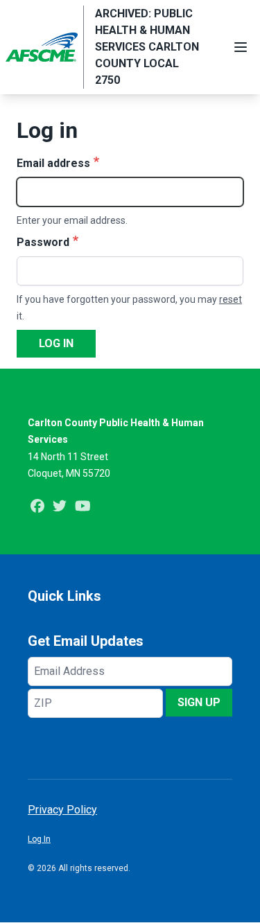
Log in (56, 343)
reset (230, 299)
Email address (53, 163)
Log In (39, 839)
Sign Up (198, 702)
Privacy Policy (62, 809)
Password (43, 242)
